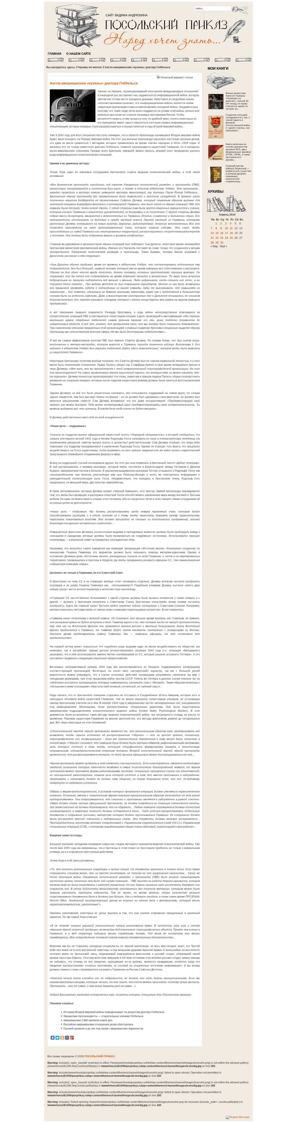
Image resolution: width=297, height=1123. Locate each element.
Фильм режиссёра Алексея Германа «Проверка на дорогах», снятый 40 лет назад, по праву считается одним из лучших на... (237, 101)
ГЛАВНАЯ (54, 53)
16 (221, 233)
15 (217, 233)
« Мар (214, 246)
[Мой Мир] (67, 1038)
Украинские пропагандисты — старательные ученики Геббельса (103, 1016)
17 (226, 233)
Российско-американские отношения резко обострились (98, 1024)
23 (221, 237)
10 (226, 228)
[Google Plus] (72, 1038)
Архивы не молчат (90, 67)
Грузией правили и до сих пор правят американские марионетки (103, 1028)
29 (217, 242)
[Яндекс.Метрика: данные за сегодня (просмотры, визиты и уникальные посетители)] (238, 1117)
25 (231, 237)
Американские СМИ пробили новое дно (87, 1020)
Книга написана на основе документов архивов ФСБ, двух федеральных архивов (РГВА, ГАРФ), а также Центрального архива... (238, 152)
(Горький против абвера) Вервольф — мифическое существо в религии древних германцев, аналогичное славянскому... (238, 174)
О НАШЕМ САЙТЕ (78, 53)
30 (221, 242)
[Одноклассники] (62, 1038)
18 (231, 233)
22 (217, 237)
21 (212, 237)
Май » (223, 246)
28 (212, 242)
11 (231, 228)
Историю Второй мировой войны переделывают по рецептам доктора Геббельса (113, 1012)
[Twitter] (57, 1038)
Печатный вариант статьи (176, 77)
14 (212, 233)
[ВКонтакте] (53, 1038)
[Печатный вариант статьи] (158, 77)
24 (226, 237)
